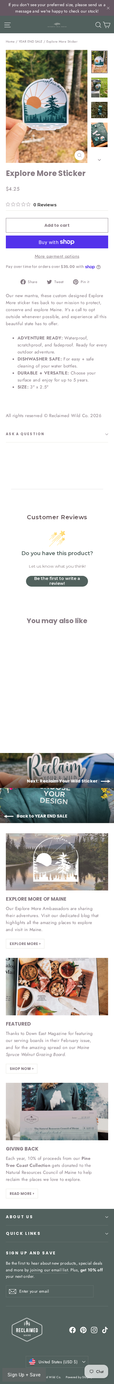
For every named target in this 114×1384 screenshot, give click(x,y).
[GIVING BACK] (57, 1111)
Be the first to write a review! (57, 581)
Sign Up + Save (24, 1375)
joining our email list (49, 1270)
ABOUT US (19, 1217)
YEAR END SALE (31, 41)
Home (10, 41)
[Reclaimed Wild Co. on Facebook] (72, 1329)
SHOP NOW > (22, 1068)
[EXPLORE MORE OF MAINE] (57, 862)
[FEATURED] (57, 986)
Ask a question (25, 434)
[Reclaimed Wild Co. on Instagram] (94, 1329)
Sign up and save (31, 1253)
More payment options (57, 256)
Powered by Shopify (79, 1377)
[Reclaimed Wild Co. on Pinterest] (83, 1329)
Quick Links (23, 1233)
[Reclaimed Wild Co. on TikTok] (105, 1329)
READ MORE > (22, 1193)
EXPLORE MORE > (25, 943)
